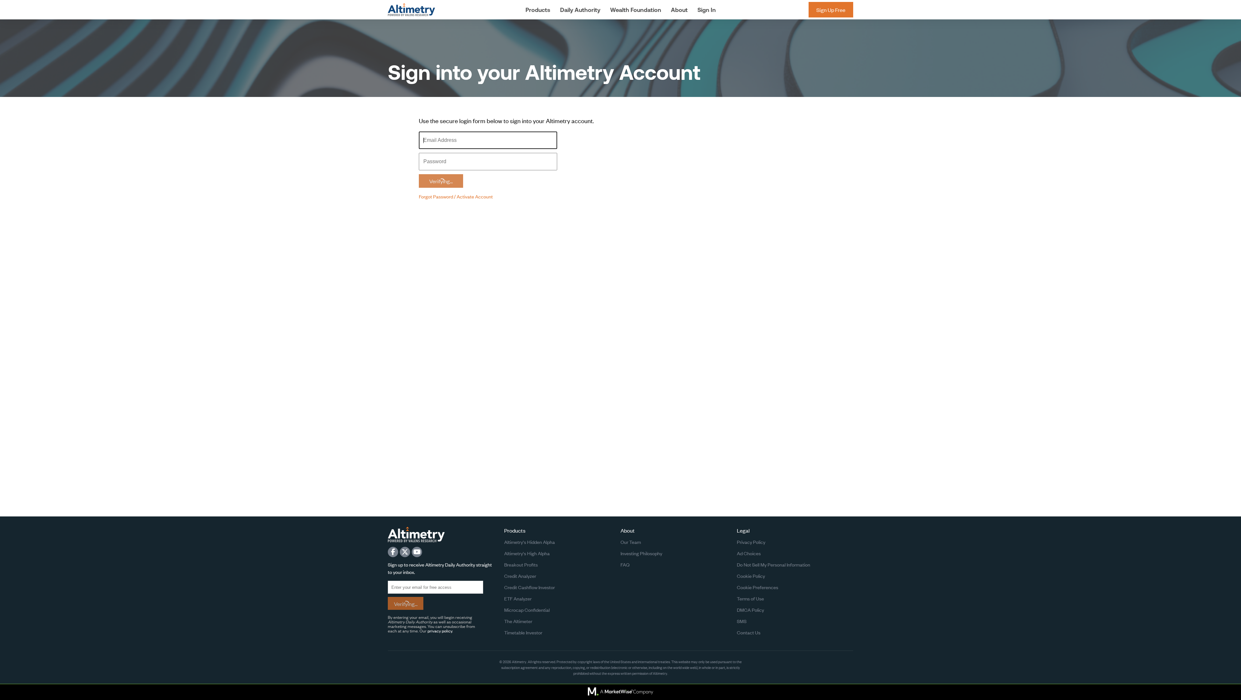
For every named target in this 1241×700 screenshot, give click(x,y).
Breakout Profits (521, 564)
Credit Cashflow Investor (529, 587)
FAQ (625, 564)
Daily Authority (580, 9)
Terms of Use (750, 598)
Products (537, 9)
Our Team (630, 541)
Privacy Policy (751, 541)
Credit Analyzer (520, 575)
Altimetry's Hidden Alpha (529, 541)
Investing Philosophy (641, 553)
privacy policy (440, 631)
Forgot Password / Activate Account (456, 196)
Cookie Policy (751, 575)
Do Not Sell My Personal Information (773, 564)
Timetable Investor (523, 632)
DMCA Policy (750, 609)
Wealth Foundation (635, 9)
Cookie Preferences (757, 587)
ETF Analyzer (518, 598)
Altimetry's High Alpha (527, 553)
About (679, 9)
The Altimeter (518, 621)
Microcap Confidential (527, 609)
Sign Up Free (830, 9)
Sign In (706, 9)
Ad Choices (749, 553)
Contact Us (748, 632)
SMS (742, 621)
